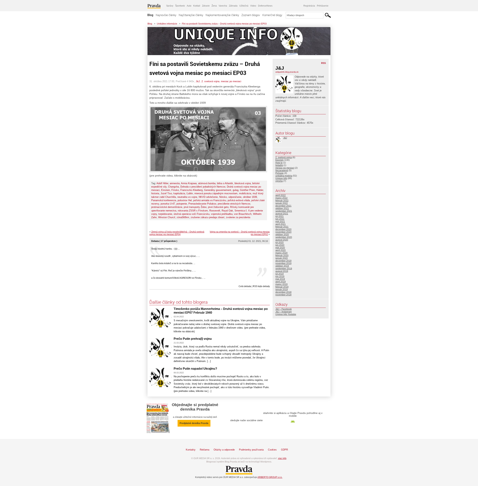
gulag (235, 190)
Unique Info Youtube (285, 314)
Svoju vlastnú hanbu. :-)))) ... (165, 248)
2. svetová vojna (210, 81)
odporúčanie (234, 197)
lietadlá (279, 165)
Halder (259, 190)
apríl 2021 (280, 224)
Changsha (173, 186)
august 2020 (281, 240)
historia (155, 193)
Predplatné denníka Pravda (194, 423)
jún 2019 (279, 276)
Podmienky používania (251, 449)
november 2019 (283, 263)
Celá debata (245, 286)
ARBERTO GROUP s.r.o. (269, 477)
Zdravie (206, 5)
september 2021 (283, 211)
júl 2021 (279, 216)
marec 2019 (281, 284)
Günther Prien (247, 190)
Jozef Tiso (166, 193)
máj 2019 (280, 279)
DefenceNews (265, 5)
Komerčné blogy (272, 15)
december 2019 (283, 260)
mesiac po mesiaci (231, 81)
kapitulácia (179, 193)
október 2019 (282, 266)
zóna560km (183, 217)
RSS (323, 63)
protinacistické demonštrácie (166, 207)
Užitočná (243, 5)
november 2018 (283, 294)
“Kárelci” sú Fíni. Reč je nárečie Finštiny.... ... (173, 270)
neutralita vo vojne (187, 197)
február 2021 (281, 226)
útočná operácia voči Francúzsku (191, 214)
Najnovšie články (166, 15)
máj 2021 (280, 221)
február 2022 (281, 200)
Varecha (223, 5)
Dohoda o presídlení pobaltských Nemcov (202, 186)
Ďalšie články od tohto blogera (178, 302)
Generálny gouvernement (217, 190)
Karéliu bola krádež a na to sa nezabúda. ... (173, 263)
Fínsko (175, 190)
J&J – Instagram (283, 311)
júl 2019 (279, 274)
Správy (169, 5)
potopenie (181, 203)
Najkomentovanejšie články (222, 15)
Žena (214, 5)
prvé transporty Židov (195, 207)
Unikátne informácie (167, 23)
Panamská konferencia (163, 200)
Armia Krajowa (189, 183)
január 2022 (281, 203)
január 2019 (281, 289)
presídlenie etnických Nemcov (234, 203)
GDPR (284, 449)
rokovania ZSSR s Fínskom (193, 210)
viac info (282, 458)
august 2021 (281, 213)
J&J (198, 81)
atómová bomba (206, 183)
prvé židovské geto (218, 207)
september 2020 (283, 237)
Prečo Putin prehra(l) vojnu (193, 338)
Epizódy (279, 160)
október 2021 (282, 208)
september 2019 (283, 268)
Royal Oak (227, 210)
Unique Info (281, 178)
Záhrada (233, 5)
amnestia (175, 183)
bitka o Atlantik (225, 183)
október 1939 (250, 197)
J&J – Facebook (283, 309)
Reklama (204, 449)
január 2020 (281, 258)
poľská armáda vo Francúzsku (209, 200)
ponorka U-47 (168, 203)
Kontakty (190, 449)
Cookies (272, 449)
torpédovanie (165, 214)
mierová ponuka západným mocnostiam (216, 193)
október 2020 (282, 234)
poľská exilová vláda (239, 200)
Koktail (196, 5)
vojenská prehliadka (221, 214)
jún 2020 (279, 245)
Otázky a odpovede (224, 449)
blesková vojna (243, 183)
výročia (279, 181)
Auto (189, 5)
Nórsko (223, 197)
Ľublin (190, 193)
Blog (150, 15)
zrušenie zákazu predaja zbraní (207, 217)
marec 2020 (281, 253)
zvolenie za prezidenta (238, 217)
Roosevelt (214, 210)
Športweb (180, 5)
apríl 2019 (280, 281)
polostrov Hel (185, 200)
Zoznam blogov (250, 15)
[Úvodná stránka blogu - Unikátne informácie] (236, 41)
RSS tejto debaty (261, 286)
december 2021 (283, 206)
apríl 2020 (280, 250)
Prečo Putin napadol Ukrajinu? (195, 368)
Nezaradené (281, 170)
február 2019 (281, 287)
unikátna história (283, 175)
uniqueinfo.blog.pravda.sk (287, 72)
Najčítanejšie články (191, 15)
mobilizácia (245, 193)
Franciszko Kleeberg (191, 190)
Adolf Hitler (162, 183)
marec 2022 (281, 198)
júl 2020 (279, 242)
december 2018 (283, 292)
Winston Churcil (166, 217)
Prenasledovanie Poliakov (202, 203)
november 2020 (283, 232)
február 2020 (281, 255)
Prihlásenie (322, 5)
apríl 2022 (280, 195)
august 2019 (281, 271)
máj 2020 (280, 247)
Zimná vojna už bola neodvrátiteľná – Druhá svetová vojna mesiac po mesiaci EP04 (176, 233)
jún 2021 (279, 219)
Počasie (279, 173)
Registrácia (309, 5)
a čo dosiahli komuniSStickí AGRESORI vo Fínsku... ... (178, 278)
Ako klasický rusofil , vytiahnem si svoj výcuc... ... (175, 256)
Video (253, 5)
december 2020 (283, 229)
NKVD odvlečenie (208, 197)
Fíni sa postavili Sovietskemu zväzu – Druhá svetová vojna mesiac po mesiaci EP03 (224, 23)
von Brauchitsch (243, 214)
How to (279, 162)
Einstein (165, 190)
